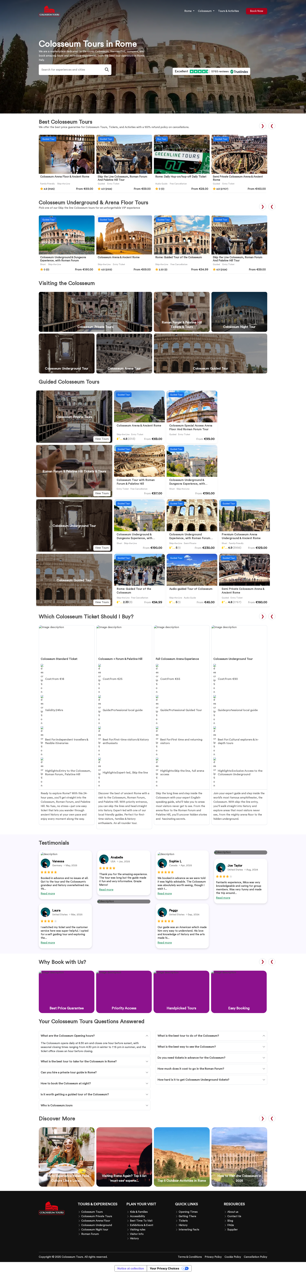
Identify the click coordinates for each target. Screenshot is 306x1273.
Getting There (187, 1216)
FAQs (230, 1225)
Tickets (183, 1220)
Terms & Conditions (190, 1257)
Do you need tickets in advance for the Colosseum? (191, 1057)
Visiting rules (137, 1229)
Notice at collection (130, 1268)
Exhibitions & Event (141, 1225)
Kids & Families (139, 1212)
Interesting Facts (189, 1229)
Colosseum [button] (205, 11)
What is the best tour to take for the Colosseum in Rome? (79, 1061)
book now (256, 11)
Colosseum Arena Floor (95, 1220)
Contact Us (234, 1216)
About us (232, 1212)
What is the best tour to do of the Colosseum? (188, 1035)
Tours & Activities (228, 11)
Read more (48, 893)
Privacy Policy (213, 1257)
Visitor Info (137, 1234)
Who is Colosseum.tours (56, 1105)
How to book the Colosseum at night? (66, 1083)
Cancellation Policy (255, 1257)
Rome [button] (188, 11)
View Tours (102, 439)
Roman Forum (90, 1234)
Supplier (232, 1229)
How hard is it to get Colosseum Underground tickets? (193, 1079)
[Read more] (139, 406)
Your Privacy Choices (164, 1268)
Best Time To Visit (141, 1220)
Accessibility (137, 1216)
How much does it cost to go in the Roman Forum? (191, 1068)
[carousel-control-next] (157, 416)
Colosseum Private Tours (96, 1216)
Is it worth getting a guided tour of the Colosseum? (75, 1094)
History (134, 1238)
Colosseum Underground (96, 1225)
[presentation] (271, 125)
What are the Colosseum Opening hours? (68, 1035)
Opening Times (188, 1212)
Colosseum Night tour (94, 1229)
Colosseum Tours (92, 1212)
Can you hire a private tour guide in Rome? (69, 1072)
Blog (230, 1220)
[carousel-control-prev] (152, 416)
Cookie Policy (233, 1257)
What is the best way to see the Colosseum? (187, 1046)
